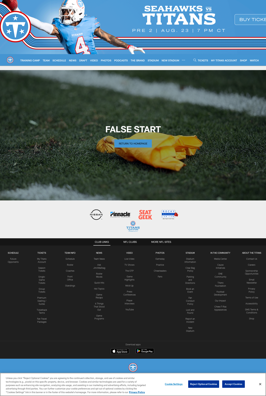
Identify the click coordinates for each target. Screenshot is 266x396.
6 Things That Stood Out (99, 306)
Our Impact (220, 300)
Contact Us (251, 258)
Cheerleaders (160, 270)
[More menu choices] (183, 60)
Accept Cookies (233, 384)
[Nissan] (96, 215)
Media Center (220, 258)
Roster (70, 264)
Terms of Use (251, 297)
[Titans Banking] (121, 215)
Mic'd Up (129, 285)
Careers (251, 264)
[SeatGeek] (145, 215)
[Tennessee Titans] (133, 368)
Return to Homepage (133, 143)
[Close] (260, 384)
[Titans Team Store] (133, 227)
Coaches (70, 270)
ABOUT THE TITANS (251, 253)
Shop (251, 318)
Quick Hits (99, 282)
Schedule (13, 253)
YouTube (129, 309)
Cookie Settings (174, 384)
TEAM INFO (70, 253)
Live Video (129, 258)
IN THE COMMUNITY (220, 253)
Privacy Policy (137, 392)
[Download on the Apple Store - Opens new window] (120, 351)
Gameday (160, 258)
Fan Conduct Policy (190, 300)
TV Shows (129, 264)
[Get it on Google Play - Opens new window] (145, 352)
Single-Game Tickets (41, 279)
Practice (160, 264)
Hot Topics (99, 288)
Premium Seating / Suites (41, 300)
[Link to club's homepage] (10, 60)
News (99, 253)
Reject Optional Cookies (203, 384)
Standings (70, 285)
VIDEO (129, 253)
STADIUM (190, 253)
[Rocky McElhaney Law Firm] (169, 215)
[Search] (194, 60)
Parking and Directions (190, 279)
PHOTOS (160, 253)
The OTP (129, 270)
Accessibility (252, 303)
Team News (99, 258)
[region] (133, 384)
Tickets (41, 253)
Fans (160, 276)
